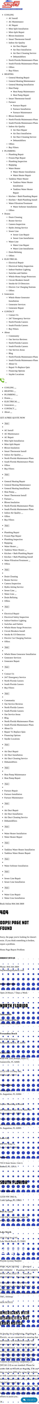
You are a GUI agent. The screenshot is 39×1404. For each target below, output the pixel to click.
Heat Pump (13, 88)
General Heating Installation (21, 84)
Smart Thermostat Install (20, 39)
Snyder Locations (16, 374)
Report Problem (18, 949)
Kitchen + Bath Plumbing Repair (23, 196)
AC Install (13, 18)
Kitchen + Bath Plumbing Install (23, 200)
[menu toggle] (6, 382)
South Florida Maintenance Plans (23, 63)
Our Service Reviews (18, 339)
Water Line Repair (21, 245)
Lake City (4, 1138)
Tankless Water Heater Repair (17, 853)
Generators (9, 294)
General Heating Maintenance (22, 81)
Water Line (13, 241)
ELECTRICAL (10, 259)
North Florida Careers (18, 322)
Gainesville (5, 1052)
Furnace (12, 102)
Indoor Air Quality (17, 42)
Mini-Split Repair (16, 32)
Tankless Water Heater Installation (19, 849)
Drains (7, 213)
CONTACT (9, 311)
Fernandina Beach (8, 1033)
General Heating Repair (19, 77)
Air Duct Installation (22, 49)
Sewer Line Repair (21, 234)
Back (6, 423)
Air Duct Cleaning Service (24, 53)
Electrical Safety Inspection (21, 266)
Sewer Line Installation (23, 238)
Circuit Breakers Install (19, 280)
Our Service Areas (17, 350)
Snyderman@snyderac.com (12, 1386)
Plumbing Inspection (18, 161)
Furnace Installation (22, 109)
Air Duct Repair (20, 46)
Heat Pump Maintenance (24, 91)
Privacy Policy (6, 1293)
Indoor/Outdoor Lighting (20, 269)
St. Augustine (6, 1085)
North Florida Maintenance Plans (23, 60)
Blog (11, 353)
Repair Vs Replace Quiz (19, 367)
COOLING (9, 15)
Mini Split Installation (18, 28)
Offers (11, 67)
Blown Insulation (16, 35)
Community (14, 336)
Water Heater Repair (22, 175)
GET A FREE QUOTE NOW (12, 417)
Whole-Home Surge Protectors (22, 276)
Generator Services (17, 304)
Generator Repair (16, 308)
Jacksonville (5, 1014)
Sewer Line (14, 231)
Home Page (5, 949)
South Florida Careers (18, 325)
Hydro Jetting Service (18, 227)
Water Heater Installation (24, 172)
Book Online (5, 903)
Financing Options (17, 371)
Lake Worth (5, 1232)
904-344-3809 (18, 903)
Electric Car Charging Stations (22, 287)
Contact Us (13, 315)
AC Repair (13, 25)
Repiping (13, 165)
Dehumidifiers (19, 56)
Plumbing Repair (16, 154)
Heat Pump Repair (21, 95)
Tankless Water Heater (18, 179)
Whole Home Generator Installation (20, 654)
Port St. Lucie (6, 1211)
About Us (13, 364)
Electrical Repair (16, 262)
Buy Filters (14, 70)
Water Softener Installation (25, 206)
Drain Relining (15, 252)
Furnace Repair (19, 105)
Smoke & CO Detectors (19, 283)
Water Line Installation (23, 248)
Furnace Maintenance (22, 112)
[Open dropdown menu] (15, 388)
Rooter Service (15, 220)
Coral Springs (6, 1191)
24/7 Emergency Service (19, 318)
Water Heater (14, 168)
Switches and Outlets (18, 273)
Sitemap (9, 1296)
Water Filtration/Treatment (20, 203)
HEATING (9, 74)
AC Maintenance (16, 22)
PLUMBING (9, 151)
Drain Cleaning (15, 217)
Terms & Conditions (23, 1293)
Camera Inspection (17, 224)
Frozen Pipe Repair (17, 158)
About (7, 332)
